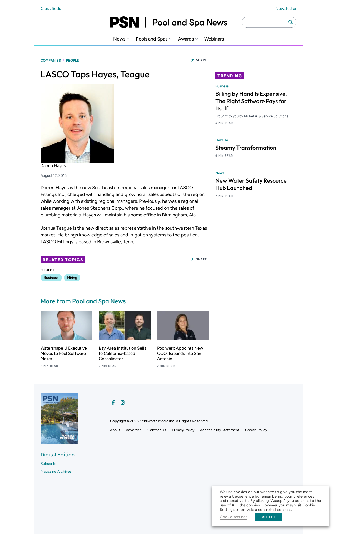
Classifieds (51, 8)
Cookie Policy (256, 430)
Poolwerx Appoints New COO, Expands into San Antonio (180, 353)
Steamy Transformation (245, 148)
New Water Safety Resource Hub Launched (251, 184)
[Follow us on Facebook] (113, 402)
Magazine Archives (56, 471)
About (115, 430)
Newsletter (285, 8)
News (119, 39)
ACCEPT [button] (268, 517)
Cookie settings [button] (233, 517)
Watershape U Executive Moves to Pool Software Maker (64, 353)
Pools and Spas (151, 39)
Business (51, 277)
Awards (186, 39)
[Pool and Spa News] (168, 22)
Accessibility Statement (219, 430)
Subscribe (49, 463)
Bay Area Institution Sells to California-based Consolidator (122, 353)
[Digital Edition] (59, 441)
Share (201, 60)
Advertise (134, 430)
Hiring (72, 277)
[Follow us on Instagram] (123, 402)
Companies (51, 60)
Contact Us (156, 430)
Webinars (214, 39)
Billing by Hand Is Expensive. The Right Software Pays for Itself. (251, 101)
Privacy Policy (183, 430)
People (72, 60)
